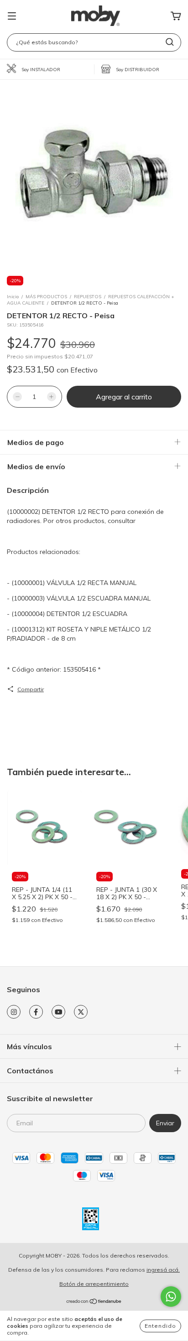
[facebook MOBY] (36, 1012)
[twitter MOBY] (81, 1012)
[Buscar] (169, 42)
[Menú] (11, 16)
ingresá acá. (163, 1269)
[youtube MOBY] (58, 1012)
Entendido (160, 1325)
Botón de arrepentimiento (94, 1283)
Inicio (13, 297)
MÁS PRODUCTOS (46, 297)
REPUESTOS (87, 297)
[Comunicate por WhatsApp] (171, 1296)
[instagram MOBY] (14, 1012)
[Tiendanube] (94, 1302)
